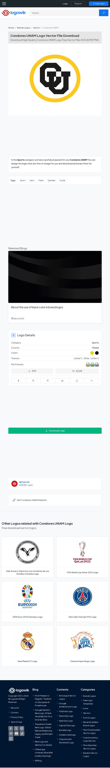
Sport (22, 180)
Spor (32, 180)
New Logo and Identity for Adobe (43, 743)
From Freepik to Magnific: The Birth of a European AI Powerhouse (43, 700)
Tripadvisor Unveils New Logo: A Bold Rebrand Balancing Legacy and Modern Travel (44, 730)
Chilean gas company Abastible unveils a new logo (44, 752)
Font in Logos (89, 717)
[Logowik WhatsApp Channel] (11, 738)
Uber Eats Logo (66, 721)
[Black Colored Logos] (97, 353)
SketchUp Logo (66, 716)
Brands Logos (23, 27)
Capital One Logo (67, 725)
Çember (51, 180)
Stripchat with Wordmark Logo (66, 741)
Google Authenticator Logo (68, 705)
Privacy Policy (17, 717)
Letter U (95, 358)
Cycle (62, 180)
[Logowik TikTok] (22, 733)
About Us (15, 708)
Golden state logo (67, 735)
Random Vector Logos (90, 754)
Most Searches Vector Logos (90, 747)
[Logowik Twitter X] (16, 728)
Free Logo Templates (88, 702)
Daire (41, 180)
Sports (36, 27)
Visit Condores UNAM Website (32, 500)
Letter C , (79, 358)
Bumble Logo (65, 730)
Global (95, 347)
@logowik (24, 481)
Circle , (87, 358)
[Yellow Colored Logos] (92, 353)
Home (11, 27)
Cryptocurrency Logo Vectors (90, 739)
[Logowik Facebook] (10, 728)
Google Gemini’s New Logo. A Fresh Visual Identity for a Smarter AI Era (43, 715)
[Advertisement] (55, 137)
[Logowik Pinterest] (11, 733)
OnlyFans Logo (66, 711)
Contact (15, 712)
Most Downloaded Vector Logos (91, 731)
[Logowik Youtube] (16, 733)
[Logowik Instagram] (21, 728)
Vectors (86, 713)
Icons (85, 708)
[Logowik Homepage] (14, 12)
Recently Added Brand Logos (90, 723)
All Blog (38, 760)
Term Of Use (16, 722)
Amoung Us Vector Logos (67, 697)
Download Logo (57, 430)
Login (65, 4)
